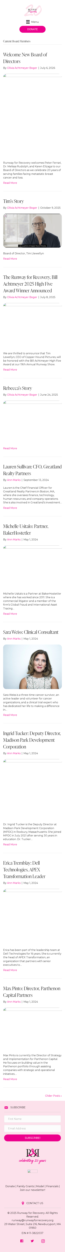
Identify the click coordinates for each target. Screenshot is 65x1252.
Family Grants (25, 1186)
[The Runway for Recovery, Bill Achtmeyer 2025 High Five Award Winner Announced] (32, 324)
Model (40, 1186)
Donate (10, 1186)
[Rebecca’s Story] (32, 421)
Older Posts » (53, 1095)
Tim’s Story (13, 201)
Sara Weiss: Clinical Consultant (31, 632)
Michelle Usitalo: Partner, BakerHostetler (25, 529)
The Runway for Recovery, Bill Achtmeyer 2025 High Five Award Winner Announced (30, 284)
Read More (10, 182)
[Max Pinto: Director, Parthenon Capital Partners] (32, 1028)
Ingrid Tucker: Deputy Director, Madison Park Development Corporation (32, 740)
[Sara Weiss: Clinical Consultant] (32, 666)
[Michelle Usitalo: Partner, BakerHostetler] (32, 566)
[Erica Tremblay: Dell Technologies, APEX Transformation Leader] (32, 916)
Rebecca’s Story (17, 388)
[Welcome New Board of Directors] (32, 115)
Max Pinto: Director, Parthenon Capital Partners (31, 991)
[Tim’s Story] (32, 230)
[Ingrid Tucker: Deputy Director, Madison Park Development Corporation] (32, 788)
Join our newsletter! (32, 1189)
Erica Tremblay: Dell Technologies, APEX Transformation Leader (24, 869)
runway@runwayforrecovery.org (32, 1220)
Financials (52, 1186)
